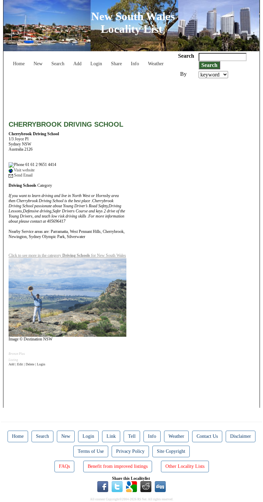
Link (111, 436)
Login (96, 63)
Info (135, 63)
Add (77, 63)
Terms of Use (91, 451)
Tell (132, 436)
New (38, 63)
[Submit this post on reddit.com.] (146, 486)
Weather (156, 63)
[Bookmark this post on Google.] (131, 486)
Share (116, 63)
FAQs (64, 466)
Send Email (23, 175)
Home (19, 63)
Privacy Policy (130, 451)
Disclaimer (240, 436)
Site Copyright (171, 451)
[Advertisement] (133, 97)
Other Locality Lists (184, 466)
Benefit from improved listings (118, 466)
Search (57, 63)
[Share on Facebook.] (103, 486)
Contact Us (207, 436)
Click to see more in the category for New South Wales (67, 255)
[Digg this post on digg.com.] (160, 486)
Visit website (24, 170)
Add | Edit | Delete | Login (27, 364)
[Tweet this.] (117, 486)
